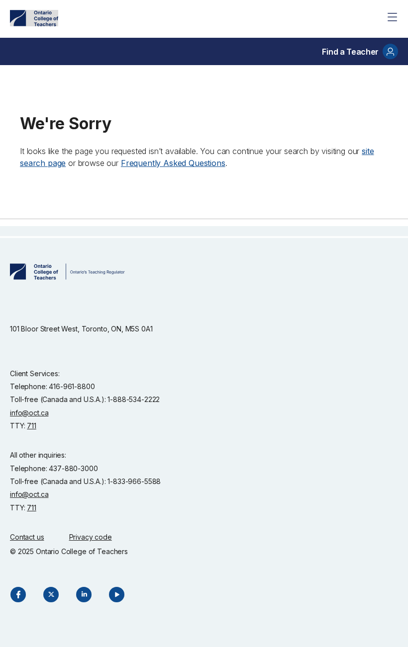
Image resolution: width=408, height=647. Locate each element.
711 (31, 425)
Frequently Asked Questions (173, 163)
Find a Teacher (350, 52)
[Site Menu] (392, 17)
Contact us (27, 537)
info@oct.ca (29, 412)
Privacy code (90, 537)
